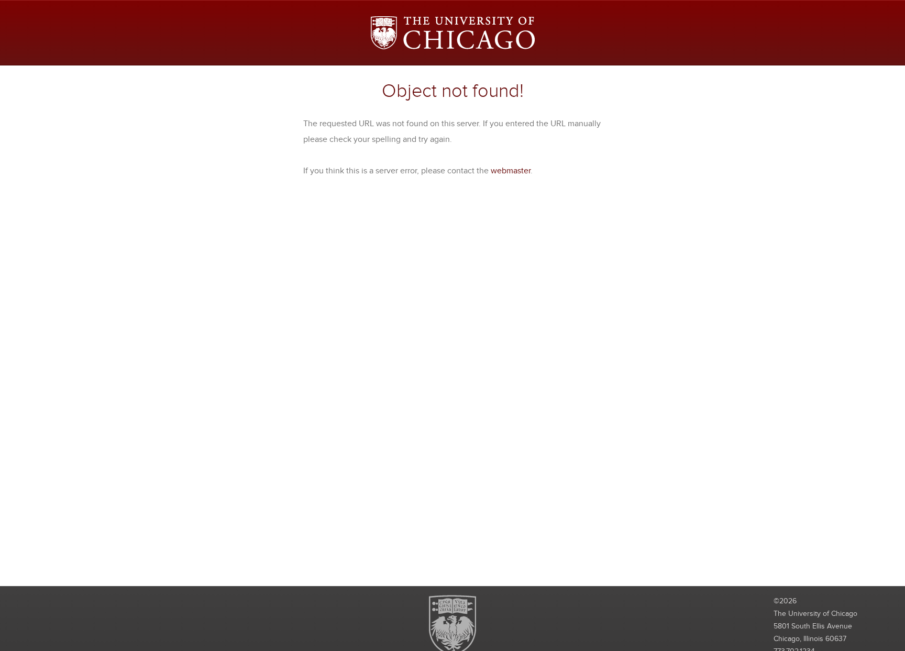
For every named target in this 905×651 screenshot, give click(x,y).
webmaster (511, 170)
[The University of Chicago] (453, 32)
